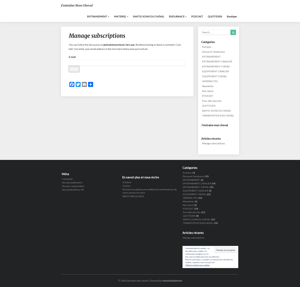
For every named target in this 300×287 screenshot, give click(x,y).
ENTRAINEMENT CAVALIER (217, 61)
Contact (126, 185)
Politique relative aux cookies (197, 265)
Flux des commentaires (73, 186)
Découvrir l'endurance (213, 51)
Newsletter (208, 86)
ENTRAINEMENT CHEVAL (216, 66)
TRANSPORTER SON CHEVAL (218, 115)
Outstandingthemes (172, 280)
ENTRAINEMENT (97, 16)
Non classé (207, 91)
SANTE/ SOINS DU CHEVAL (148, 16)
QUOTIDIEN (215, 16)
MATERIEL (120, 16)
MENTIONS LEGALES (133, 196)
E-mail (72, 56)
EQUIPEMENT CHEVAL (214, 76)
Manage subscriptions (213, 143)
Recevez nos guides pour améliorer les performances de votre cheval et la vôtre (149, 191)
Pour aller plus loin (211, 100)
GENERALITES (210, 81)
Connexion (67, 179)
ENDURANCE (177, 16)
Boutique (232, 16)
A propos (206, 46)
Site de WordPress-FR (73, 189)
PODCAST (197, 16)
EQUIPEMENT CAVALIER (215, 71)
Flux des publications (72, 182)
